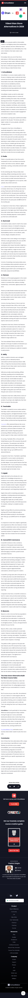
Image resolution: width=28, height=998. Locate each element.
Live (14, 914)
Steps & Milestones (14, 909)
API (14, 967)
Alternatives (14, 975)
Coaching (14, 925)
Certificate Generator (14, 945)
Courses (14, 928)
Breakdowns (14, 939)
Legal (14, 970)
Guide (14, 942)
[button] (25, 3)
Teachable (3, 424)
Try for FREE (14, 804)
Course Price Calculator (14, 950)
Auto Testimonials (14, 920)
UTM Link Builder (14, 953)
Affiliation (14, 978)
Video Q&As (14, 917)
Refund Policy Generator (14, 947)
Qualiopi (14, 937)
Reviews (14, 965)
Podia (2, 186)
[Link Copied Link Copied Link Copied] (18, 786)
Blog (14, 934)
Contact (14, 959)
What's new (14, 973)
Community (14, 911)
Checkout (14, 922)
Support (14, 962)
